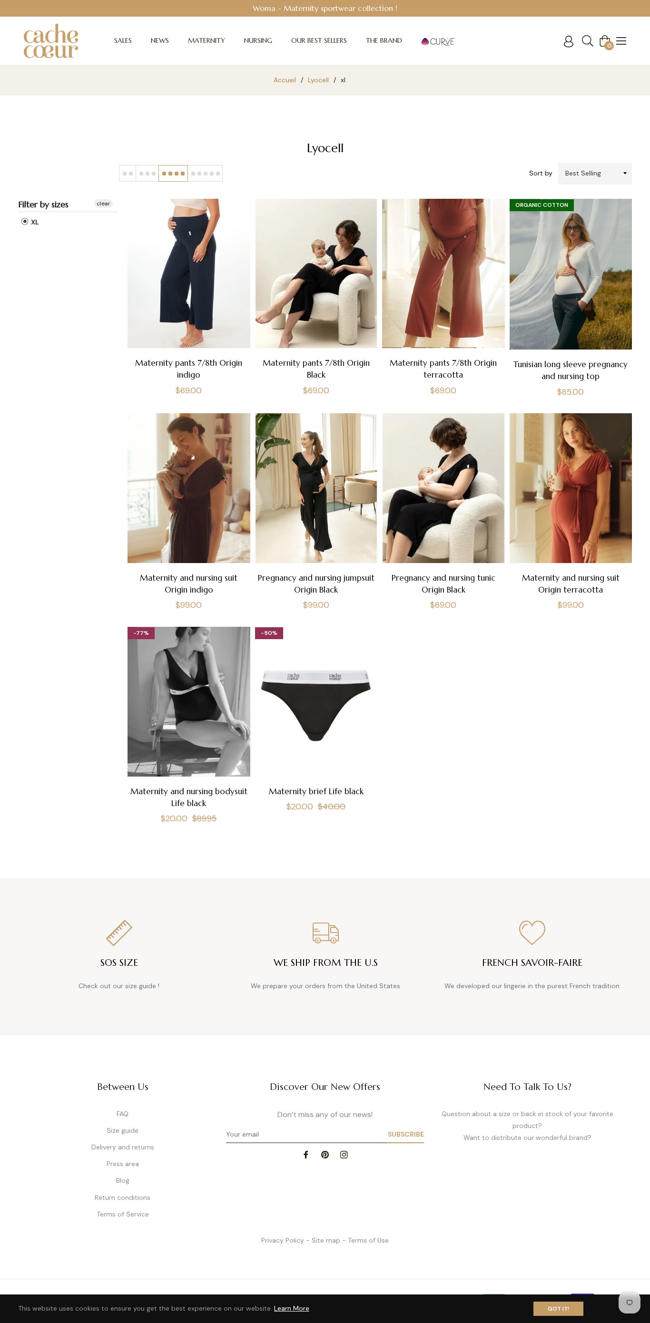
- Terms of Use (365, 1240)
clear (103, 203)
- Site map (323, 1240)
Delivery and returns (122, 1147)
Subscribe (406, 1134)
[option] (325, 8)
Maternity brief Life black (316, 791)
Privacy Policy (282, 1240)
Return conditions (122, 1197)
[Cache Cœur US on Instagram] (344, 1154)
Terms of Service (123, 1214)
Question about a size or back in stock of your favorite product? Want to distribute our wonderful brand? (527, 1125)
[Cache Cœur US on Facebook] (306, 1154)
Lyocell (318, 80)
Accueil (285, 80)
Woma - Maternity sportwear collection (323, 8)
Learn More (291, 1308)
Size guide (122, 1130)
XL (34, 222)
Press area (123, 1163)
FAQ (122, 1113)
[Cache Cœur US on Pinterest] (325, 1154)
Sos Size (119, 963)
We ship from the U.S (326, 963)
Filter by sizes (44, 204)
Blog (122, 1180)
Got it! (558, 1309)
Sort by (540, 173)
